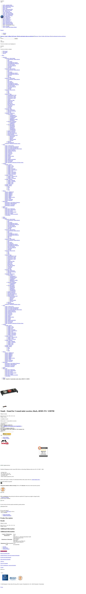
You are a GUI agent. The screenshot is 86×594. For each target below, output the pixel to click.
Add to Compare (6, 438)
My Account (5, 51)
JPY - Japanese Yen (6, 11)
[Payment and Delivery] (1, 467)
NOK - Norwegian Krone (7, 15)
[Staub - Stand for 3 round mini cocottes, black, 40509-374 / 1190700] (5, 408)
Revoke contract (3, 551)
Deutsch (2, 30)
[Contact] (1, 508)
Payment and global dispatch (5, 557)
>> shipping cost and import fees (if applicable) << (12, 426)
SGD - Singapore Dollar (7, 21)
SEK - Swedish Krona (7, 19)
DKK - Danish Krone (7, 7)
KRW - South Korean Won (8, 23)
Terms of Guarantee (4, 563)
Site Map (4, 546)
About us (2, 561)
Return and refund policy (5, 553)
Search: (1, 38)
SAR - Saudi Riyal (6, 18)
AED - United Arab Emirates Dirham (10, 27)
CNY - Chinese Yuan (7, 17)
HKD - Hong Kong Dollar (8, 9)
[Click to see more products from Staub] (4, 444)
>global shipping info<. (35, 479)
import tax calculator (5, 497)
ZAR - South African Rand (8, 22)
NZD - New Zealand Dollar (8, 14)
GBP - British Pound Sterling (8, 6)
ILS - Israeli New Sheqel (7, 10)
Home (4, 377)
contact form (8, 511)
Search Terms (5, 547)
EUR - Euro (5, 8)
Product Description (6, 514)
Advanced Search (6, 548)
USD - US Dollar (6, 26)
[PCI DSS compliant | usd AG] (2, 491)
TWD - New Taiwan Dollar (8, 13)
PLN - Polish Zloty (6, 16)
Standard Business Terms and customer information (9, 555)
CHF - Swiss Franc (6, 20)
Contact (1, 567)
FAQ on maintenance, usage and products (8, 565)
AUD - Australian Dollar (7, 5)
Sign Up (4, 53)
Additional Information (7, 515)
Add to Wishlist (6, 437)
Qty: (1, 431)
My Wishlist (5, 52)
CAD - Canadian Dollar (7, 12)
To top (1, 587)
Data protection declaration (5, 559)
